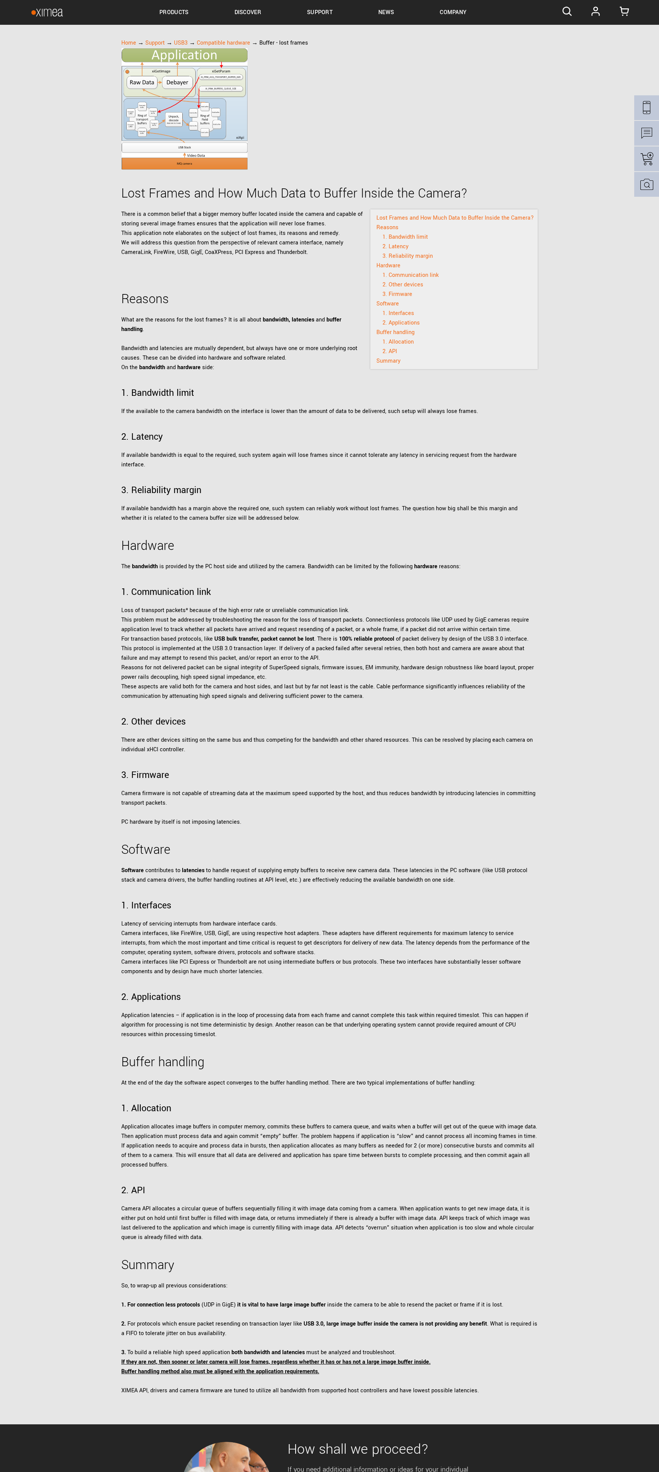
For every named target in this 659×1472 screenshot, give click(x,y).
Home (128, 43)
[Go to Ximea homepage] (47, 12)
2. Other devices (403, 285)
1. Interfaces (398, 313)
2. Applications (401, 323)
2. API (390, 351)
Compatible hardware (223, 43)
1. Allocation (398, 342)
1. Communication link (411, 275)
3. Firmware (397, 294)
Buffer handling (395, 332)
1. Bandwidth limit (405, 237)
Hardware (388, 266)
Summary (388, 361)
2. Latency (395, 247)
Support (155, 43)
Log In (595, 12)
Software (387, 304)
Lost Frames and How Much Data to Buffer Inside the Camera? (455, 218)
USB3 (181, 43)
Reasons (387, 227)
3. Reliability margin (408, 256)
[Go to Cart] (624, 12)
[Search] (567, 12)
